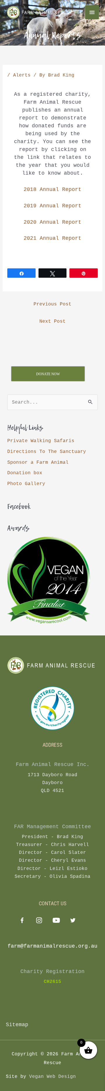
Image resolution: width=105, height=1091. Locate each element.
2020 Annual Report (52, 222)
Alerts (22, 75)
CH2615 (52, 981)
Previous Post (52, 304)
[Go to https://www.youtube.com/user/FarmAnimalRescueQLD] (55, 921)
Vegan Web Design (52, 1076)
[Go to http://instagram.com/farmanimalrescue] (39, 921)
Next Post (52, 321)
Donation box (24, 473)
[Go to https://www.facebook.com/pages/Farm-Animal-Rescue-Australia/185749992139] (22, 921)
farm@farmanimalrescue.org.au (52, 946)
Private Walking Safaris (40, 441)
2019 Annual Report (52, 206)
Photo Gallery (26, 484)
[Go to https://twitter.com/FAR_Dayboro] (72, 921)
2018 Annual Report (52, 189)
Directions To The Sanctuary (46, 451)
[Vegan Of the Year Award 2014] (48, 580)
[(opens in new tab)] (52, 708)
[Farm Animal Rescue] (41, 12)
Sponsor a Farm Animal (38, 462)
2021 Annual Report (52, 238)
